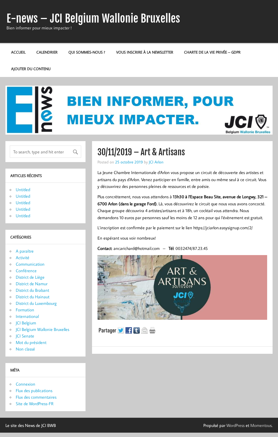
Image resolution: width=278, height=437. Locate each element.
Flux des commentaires (36, 397)
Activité (22, 257)
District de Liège (30, 277)
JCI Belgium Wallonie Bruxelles (42, 329)
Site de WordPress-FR (34, 403)
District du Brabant (32, 290)
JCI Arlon (156, 162)
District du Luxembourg (36, 303)
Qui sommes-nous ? (86, 52)
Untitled (23, 189)
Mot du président (31, 342)
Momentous (261, 425)
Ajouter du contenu (30, 68)
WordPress (235, 425)
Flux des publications (34, 390)
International (27, 316)
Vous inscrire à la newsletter (144, 52)
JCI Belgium (26, 323)
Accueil (18, 52)
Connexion (25, 384)
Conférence (26, 270)
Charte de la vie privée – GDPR (212, 52)
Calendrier (47, 52)
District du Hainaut (32, 296)
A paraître (25, 251)
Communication (30, 264)
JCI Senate (25, 336)
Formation (25, 309)
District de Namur (32, 283)
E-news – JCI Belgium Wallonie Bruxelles (93, 18)
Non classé (25, 349)
